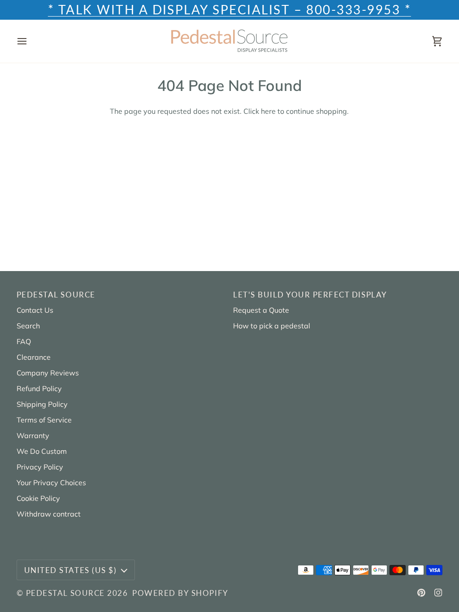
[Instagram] (438, 593)
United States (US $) (70, 570)
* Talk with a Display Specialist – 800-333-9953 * (229, 9)
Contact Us (35, 310)
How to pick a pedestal (271, 325)
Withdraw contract (49, 513)
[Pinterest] (421, 593)
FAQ (24, 341)
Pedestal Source (65, 593)
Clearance (34, 357)
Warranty (33, 435)
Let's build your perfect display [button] (310, 294)
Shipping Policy (42, 404)
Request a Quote (261, 310)
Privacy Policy (40, 466)
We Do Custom (42, 451)
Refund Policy (39, 388)
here (268, 111)
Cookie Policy (38, 498)
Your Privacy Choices (51, 482)
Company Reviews (48, 372)
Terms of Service (44, 419)
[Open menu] (30, 41)
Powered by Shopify (180, 593)
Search (28, 325)
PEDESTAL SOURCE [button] (56, 294)
